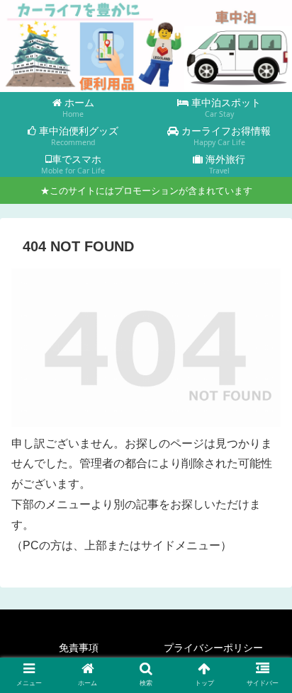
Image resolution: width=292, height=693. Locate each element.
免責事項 (79, 647)
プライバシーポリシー (213, 647)
